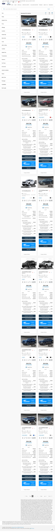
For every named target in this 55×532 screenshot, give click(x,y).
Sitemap (13, 527)
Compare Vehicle (27, 92)
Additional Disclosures (20, 527)
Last (45, 496)
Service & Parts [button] (25, 4)
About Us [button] (46, 4)
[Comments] (33, 39)
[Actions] (35, 30)
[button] (35, 21)
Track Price (29, 46)
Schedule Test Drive (29, 76)
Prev (30, 496)
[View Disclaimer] (31, 39)
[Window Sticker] (35, 39)
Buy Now (29, 87)
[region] (29, 62)
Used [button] (15, 4)
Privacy (16, 527)
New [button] (12, 4)
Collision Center (34, 4)
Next (41, 496)
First (26, 496)
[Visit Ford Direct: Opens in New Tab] (32, 528)
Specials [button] (19, 4)
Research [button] (51, 4)
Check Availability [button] (28, 78)
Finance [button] (40, 4)
